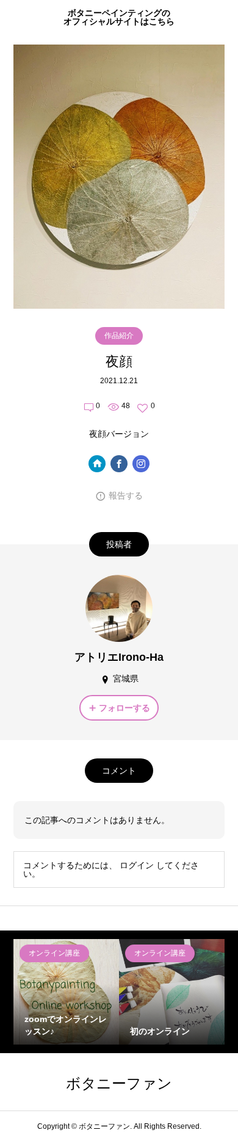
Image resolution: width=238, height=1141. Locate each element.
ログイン (137, 865)
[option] (66, 992)
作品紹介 (119, 335)
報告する (126, 495)
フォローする (124, 708)
